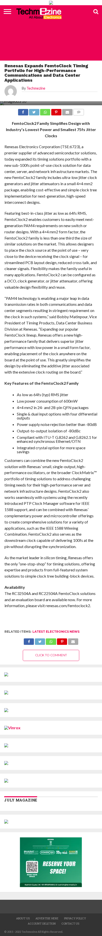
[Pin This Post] (62, 640)
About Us (23, 918)
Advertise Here (46, 918)
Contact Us (70, 923)
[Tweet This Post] (40, 640)
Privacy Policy (75, 918)
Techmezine (35, 88)
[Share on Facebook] (29, 640)
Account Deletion (42, 923)
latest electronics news (55, 631)
